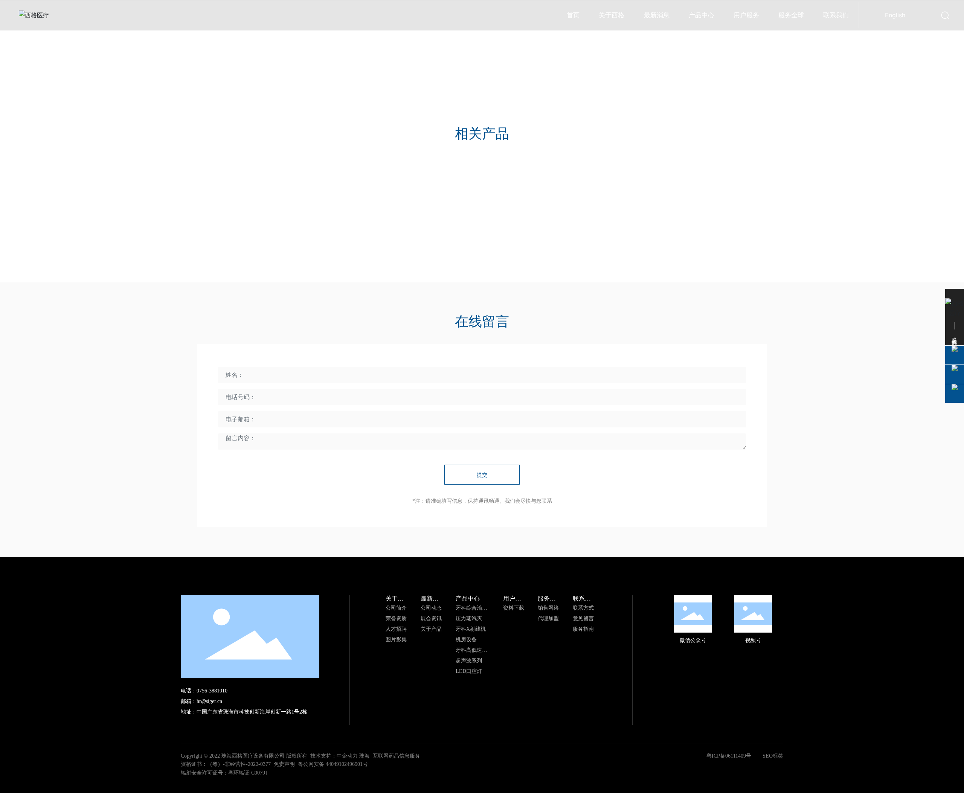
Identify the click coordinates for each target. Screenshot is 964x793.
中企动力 (347, 756)
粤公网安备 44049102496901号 (333, 764)
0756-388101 (211, 691)
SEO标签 (773, 756)
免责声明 (284, 764)
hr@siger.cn (209, 701)
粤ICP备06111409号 (728, 756)
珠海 (364, 756)
